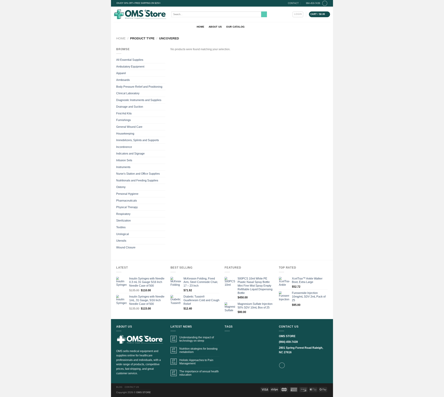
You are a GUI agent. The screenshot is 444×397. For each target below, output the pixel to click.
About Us (215, 26)
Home (200, 26)
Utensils (121, 240)
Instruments (123, 167)
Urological (122, 234)
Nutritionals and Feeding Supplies (137, 180)
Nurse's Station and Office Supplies (138, 173)
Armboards (123, 79)
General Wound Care (129, 126)
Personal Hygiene (127, 193)
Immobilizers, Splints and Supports (137, 140)
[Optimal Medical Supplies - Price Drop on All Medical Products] (140, 14)
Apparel (121, 73)
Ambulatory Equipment (130, 66)
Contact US (132, 387)
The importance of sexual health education (199, 373)
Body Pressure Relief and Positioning (139, 86)
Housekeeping (125, 133)
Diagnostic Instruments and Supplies (138, 100)
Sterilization (123, 220)
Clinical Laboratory (127, 93)
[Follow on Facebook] (324, 3)
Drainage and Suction (129, 106)
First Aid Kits (124, 113)
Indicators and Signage (130, 153)
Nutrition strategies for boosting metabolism (198, 350)
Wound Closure (125, 247)
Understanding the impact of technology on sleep (196, 339)
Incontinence (124, 146)
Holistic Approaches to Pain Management (196, 362)
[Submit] (264, 14)
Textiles (121, 227)
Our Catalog (235, 26)
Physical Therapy (127, 207)
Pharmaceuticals (126, 200)
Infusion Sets (124, 160)
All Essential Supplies (129, 59)
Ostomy (121, 187)
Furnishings (123, 120)
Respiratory (123, 213)
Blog (119, 387)
